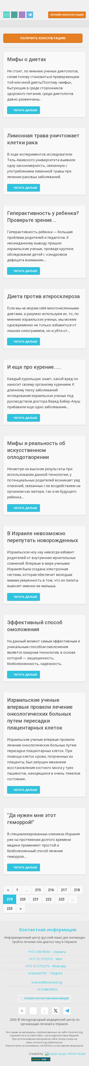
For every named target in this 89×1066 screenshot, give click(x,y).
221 (35, 899)
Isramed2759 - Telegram (44, 973)
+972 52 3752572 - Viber (44, 959)
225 (10, 908)
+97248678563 (46, 989)
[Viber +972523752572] (22, 15)
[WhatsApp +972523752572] (14, 15)
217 (64, 889)
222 (48, 899)
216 (51, 889)
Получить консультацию (43, 38)
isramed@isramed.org (46, 982)
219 (10, 899)
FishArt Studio (76, 1054)
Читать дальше (25, 110)
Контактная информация (47, 930)
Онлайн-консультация (67, 14)
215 (38, 889)
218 (77, 889)
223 (61, 899)
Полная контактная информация (46, 998)
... (26, 889)
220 (22, 899)
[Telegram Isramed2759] (30, 15)
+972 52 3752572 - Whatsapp (44, 966)
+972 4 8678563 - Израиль (46, 952)
